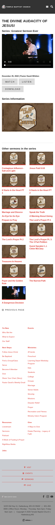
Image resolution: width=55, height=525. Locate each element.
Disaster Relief (34, 403)
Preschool (32, 356)
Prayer (30, 407)
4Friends (31, 352)
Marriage (31, 385)
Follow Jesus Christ (10, 352)
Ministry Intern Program (37, 416)
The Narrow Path (37, 281)
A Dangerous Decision (13, 303)
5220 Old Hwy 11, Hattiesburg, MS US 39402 (22, 506)
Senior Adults (33, 390)
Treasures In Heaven (12, 261)
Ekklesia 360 (27, 520)
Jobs (4, 451)
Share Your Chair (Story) (12, 378)
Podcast (5, 435)
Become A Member (10, 369)
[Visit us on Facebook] (43, 496)
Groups (31, 381)
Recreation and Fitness (37, 412)
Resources (7, 422)
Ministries (32, 348)
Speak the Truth (37, 212)
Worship (31, 394)
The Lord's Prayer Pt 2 (13, 239)
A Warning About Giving (41, 216)
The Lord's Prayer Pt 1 (40, 220)
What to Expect (8, 337)
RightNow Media (8, 444)
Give (4, 374)
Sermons (5, 431)
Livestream (6, 427)
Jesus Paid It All (37, 168)
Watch (10, 82)
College (31, 377)
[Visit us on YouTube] (52, 496)
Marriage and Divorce (12, 212)
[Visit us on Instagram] (47, 496)
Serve (4, 365)
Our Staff (5, 341)
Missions (31, 398)
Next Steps (7, 348)
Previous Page (14, 310)
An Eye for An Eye (11, 216)
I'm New (5, 328)
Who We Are (7, 332)
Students (31, 372)
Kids (29, 368)
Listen (27, 82)
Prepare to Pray (9, 220)
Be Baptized (7, 356)
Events (31, 328)
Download (13, 89)
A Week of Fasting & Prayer (13, 440)
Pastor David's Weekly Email (13, 382)
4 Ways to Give (34, 427)
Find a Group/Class (10, 361)
